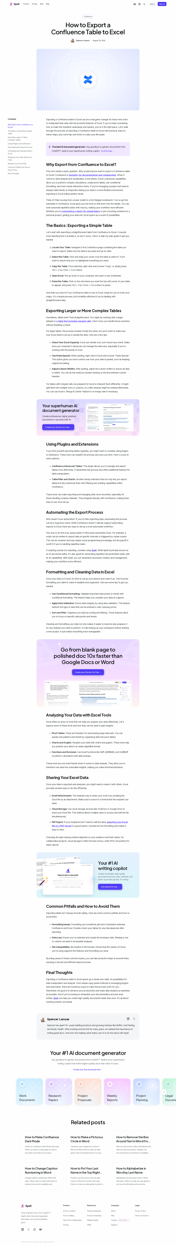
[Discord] (134, 4)
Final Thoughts (13, 173)
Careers (120, 1220)
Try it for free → (107, 151)
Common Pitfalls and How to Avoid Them (19, 168)
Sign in (152, 4)
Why (41, 4)
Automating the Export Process (20, 147)
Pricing (34, 4)
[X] (144, 4)
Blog (47, 4)
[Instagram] (34, 1229)
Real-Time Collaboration (72, 1220)
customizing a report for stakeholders (80, 211)
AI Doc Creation (69, 1211)
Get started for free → (110, 887)
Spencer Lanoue (58, 1019)
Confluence (88, 16)
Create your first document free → (88, 1069)
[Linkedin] (128, 1018)
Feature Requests (94, 1211)
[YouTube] (40, 1229)
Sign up (162, 4)
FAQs (89, 1225)
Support (114, 1225)
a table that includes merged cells (73, 321)
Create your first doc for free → (58, 427)
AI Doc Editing (68, 1215)
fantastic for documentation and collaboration (92, 175)
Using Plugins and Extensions (19, 143)
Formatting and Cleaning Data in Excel (20, 152)
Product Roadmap (94, 1215)
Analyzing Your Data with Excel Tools (20, 158)
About (113, 1211)
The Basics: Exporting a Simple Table (20, 132)
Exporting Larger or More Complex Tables (17, 138)
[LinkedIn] (139, 4)
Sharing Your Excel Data (17, 163)
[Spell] (15, 3)
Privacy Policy (140, 1211)
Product (26, 4)
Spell (94, 550)
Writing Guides (92, 1220)
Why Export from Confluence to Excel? (20, 125)
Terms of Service (141, 1215)
